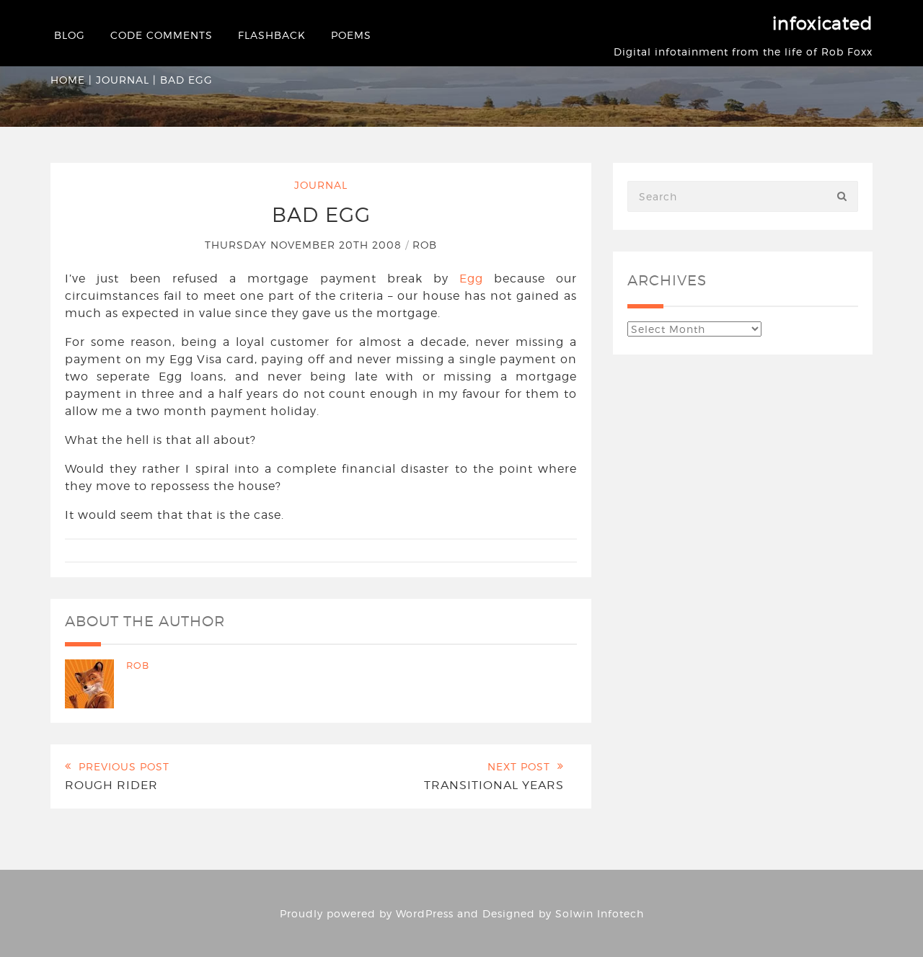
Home (67, 80)
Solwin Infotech (599, 913)
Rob (424, 245)
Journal (122, 80)
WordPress (425, 913)
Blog (69, 35)
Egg (471, 278)
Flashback (272, 35)
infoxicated (822, 23)
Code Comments (161, 35)
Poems (351, 35)
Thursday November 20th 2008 (305, 245)
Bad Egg (321, 214)
